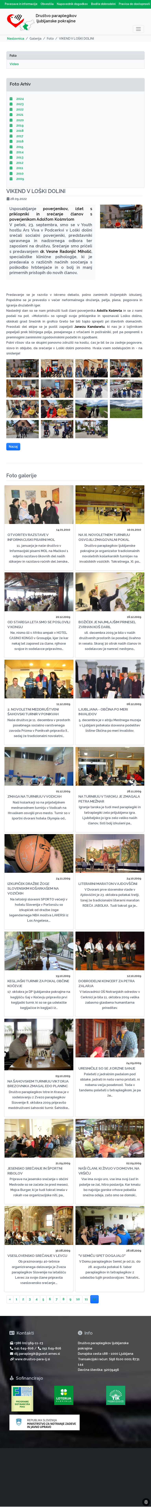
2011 (19, 168)
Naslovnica (15, 38)
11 (86, 1299)
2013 (19, 157)
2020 (20, 120)
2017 (19, 136)
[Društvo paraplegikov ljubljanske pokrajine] (21, 23)
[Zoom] (22, 368)
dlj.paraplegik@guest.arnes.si (37, 1354)
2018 (20, 131)
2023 (20, 104)
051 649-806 (51, 1348)
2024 (20, 99)
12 (94, 1299)
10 (78, 1299)
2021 (19, 115)
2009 (20, 179)
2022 (20, 109)
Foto (13, 55)
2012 (19, 163)
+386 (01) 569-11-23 (28, 1343)
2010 (20, 173)
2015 (19, 147)
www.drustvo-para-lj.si (32, 1359)
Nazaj (13, 446)
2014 (20, 152)
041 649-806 (24, 1348)
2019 (20, 125)
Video (14, 64)
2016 (20, 141)
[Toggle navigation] (138, 29)
